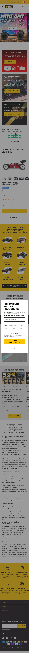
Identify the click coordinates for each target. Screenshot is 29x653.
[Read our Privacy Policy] (24, 336)
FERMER (14, 348)
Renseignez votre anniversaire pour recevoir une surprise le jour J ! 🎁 (14, 324)
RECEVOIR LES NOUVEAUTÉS (14, 341)
